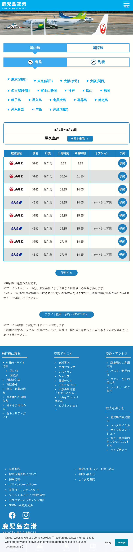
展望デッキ (65, 380)
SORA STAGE (67, 385)
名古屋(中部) (20, 90)
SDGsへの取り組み (21, 505)
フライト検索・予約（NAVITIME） (66, 314)
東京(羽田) (18, 79)
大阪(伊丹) (71, 81)
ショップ (64, 376)
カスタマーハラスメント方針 (27, 500)
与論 (38, 109)
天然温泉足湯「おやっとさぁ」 (66, 391)
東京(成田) (45, 81)
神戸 (71, 90)
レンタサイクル (120, 425)
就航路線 (11, 384)
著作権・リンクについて (24, 489)
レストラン (65, 371)
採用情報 (14, 479)
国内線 (14, 370)
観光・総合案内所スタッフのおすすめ (118, 442)
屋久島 (37, 100)
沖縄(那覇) (60, 109)
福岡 (107, 90)
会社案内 (14, 468)
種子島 (16, 100)
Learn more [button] (13, 546)
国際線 (98, 48)
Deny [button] (108, 542)
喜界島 (82, 100)
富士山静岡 (49, 90)
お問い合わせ (86, 474)
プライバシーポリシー (23, 484)
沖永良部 (17, 109)
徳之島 (103, 100)
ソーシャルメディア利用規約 (27, 494)
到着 (101, 62)
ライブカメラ (118, 449)
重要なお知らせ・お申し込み (96, 468)
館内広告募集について (23, 474)
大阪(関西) (97, 81)
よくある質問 (86, 479)
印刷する (66, 272)
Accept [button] (121, 542)
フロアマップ (67, 367)
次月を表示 (78, 138)
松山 (89, 90)
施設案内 (64, 362)
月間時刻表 (13, 379)
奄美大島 (59, 100)
